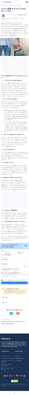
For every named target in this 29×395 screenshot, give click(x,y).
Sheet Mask (20, 187)
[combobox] (24, 262)
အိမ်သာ (6, 122)
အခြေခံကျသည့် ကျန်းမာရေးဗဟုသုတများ (15, 5)
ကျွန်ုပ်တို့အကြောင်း (18, 360)
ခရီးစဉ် (21, 32)
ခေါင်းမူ (2, 154)
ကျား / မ (2, 250)
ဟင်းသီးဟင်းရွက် (9, 230)
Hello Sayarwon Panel (22, 14)
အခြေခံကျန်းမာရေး (4, 5)
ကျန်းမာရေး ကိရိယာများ (19, 351)
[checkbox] (2, 280)
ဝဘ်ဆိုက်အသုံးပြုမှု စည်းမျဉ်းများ (7, 358)
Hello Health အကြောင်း (19, 358)
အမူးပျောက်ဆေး (21, 144)
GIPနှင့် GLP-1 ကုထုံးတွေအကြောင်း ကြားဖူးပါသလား (10, 273)
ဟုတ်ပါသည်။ (6, 271)
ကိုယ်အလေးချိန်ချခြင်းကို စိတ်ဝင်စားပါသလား (10, 269)
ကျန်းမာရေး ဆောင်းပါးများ (5, 351)
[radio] (2, 271)
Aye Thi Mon (4, 18)
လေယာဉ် (26, 28)
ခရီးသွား (9, 24)
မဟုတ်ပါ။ (14, 271)
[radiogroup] (14, 253)
